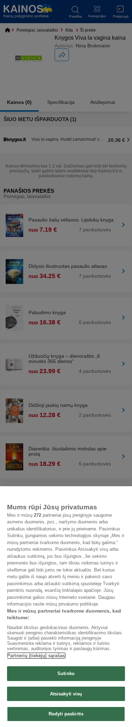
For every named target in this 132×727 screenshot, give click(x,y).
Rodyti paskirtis (66, 713)
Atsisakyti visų (66, 693)
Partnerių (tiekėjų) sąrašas (36, 655)
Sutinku (66, 673)
